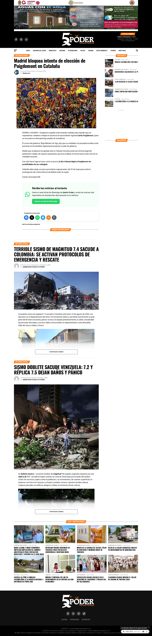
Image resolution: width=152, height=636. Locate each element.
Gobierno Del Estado (39, 50)
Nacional (62, 50)
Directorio (122, 50)
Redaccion (26, 73)
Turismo (90, 50)
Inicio (28, 50)
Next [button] (135, 15)
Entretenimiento (101, 50)
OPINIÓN (113, 50)
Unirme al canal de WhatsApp (46, 201)
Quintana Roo (86, 619)
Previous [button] (16, 15)
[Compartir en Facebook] (26, 217)
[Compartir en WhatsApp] (37, 217)
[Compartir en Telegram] (43, 217)
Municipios (52, 50)
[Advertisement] (121, 124)
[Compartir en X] (32, 217)
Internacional (72, 50)
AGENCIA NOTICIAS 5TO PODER (34, 267)
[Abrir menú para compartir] (48, 217)
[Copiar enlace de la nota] (54, 217)
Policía (82, 50)
